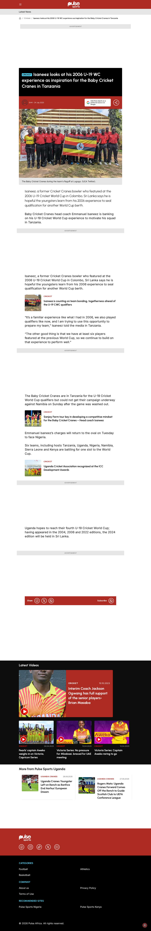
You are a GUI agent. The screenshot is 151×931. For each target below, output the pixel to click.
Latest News (25, 11)
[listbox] (75, 741)
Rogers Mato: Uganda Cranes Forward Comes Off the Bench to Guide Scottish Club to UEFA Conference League (111, 790)
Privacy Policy (88, 887)
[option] (36, 741)
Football (23, 869)
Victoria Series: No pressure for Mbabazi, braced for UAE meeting (74, 754)
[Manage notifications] (144, 925)
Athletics (85, 869)
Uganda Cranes (49, 776)
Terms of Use (26, 893)
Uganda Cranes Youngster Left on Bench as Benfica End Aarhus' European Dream (56, 786)
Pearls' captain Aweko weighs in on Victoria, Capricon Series (32, 754)
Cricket (27, 18)
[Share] (116, 103)
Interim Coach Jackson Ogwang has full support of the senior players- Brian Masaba (87, 695)
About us (24, 887)
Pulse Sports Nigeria (30, 906)
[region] (75, 741)
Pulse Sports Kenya (91, 906)
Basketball (24, 875)
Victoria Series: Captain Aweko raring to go (108, 752)
